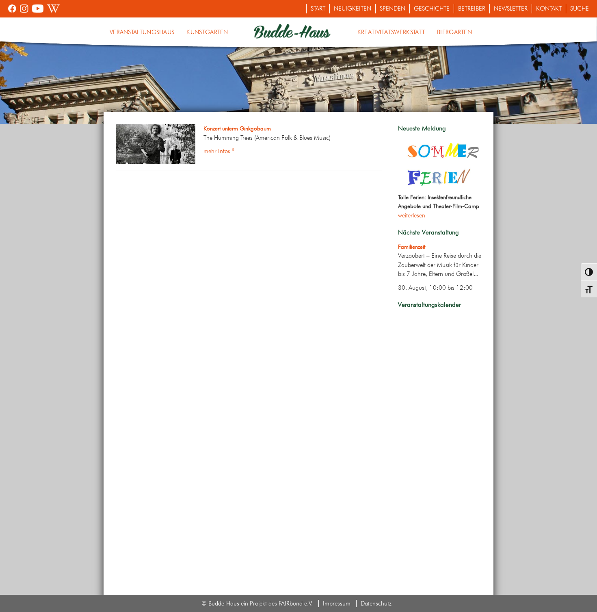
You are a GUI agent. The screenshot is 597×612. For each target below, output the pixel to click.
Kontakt (549, 8)
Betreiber (471, 8)
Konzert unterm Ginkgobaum (237, 128)
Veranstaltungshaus (142, 32)
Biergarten (454, 32)
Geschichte (432, 8)
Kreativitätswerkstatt (391, 32)
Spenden (392, 8)
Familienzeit (411, 246)
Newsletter (511, 8)
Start (318, 8)
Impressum (336, 603)
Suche (579, 8)
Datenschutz (376, 603)
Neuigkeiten (352, 8)
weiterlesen (411, 215)
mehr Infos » (218, 151)
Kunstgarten (207, 32)
